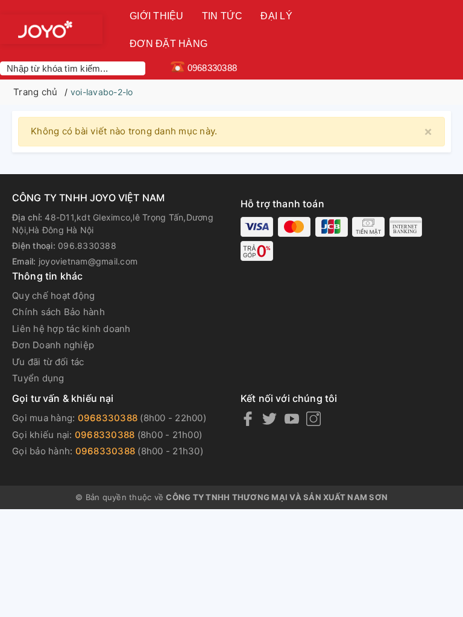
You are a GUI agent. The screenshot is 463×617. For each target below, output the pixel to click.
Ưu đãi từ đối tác (48, 362)
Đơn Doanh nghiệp (53, 345)
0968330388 (108, 418)
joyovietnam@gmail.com (88, 261)
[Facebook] (248, 419)
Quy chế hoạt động (53, 295)
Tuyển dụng (38, 378)
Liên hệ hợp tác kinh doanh (71, 328)
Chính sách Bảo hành (58, 312)
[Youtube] (292, 419)
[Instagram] (313, 419)
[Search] (139, 68)
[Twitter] (269, 419)
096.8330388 (87, 245)
